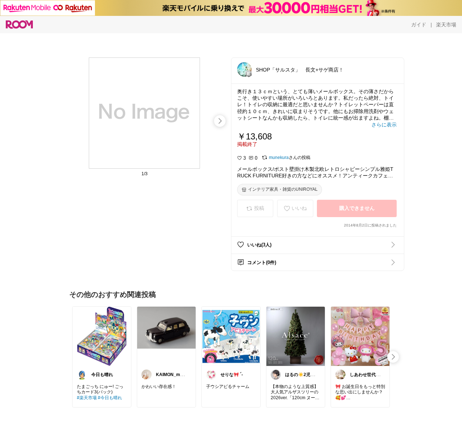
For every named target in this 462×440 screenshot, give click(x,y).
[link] (102, 336)
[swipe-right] (220, 121)
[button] (244, 69)
